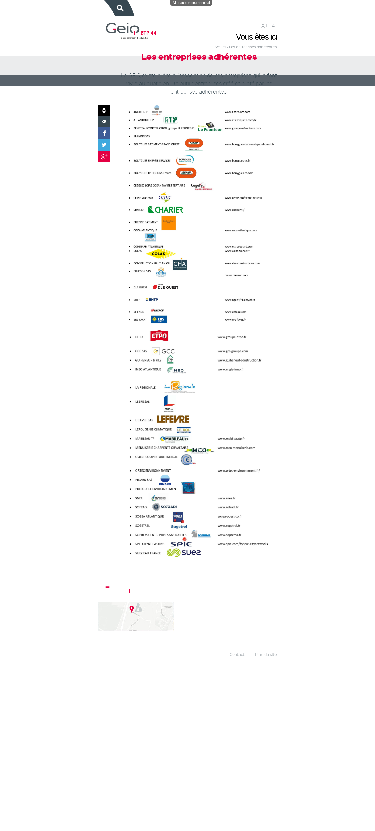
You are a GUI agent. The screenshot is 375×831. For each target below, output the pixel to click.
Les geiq (121, 588)
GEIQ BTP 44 (139, 8)
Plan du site (266, 654)
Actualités (243, 8)
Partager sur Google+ (104, 156)
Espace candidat (212, 8)
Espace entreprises (173, 8)
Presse (267, 8)
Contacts (238, 654)
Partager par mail (104, 122)
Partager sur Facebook (104, 133)
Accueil (220, 46)
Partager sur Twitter (104, 145)
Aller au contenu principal (191, 3)
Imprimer (104, 110)
